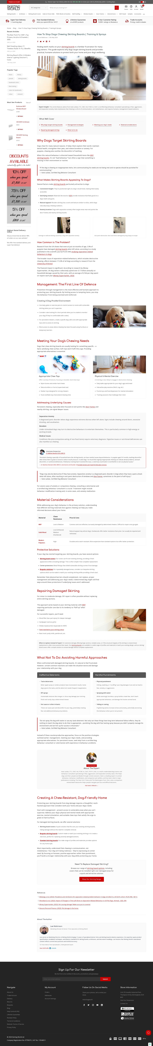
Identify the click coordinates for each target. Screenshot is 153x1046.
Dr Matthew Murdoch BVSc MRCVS (55, 453)
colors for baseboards (15, 90)
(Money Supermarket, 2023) (63, 276)
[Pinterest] (49, 41)
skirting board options (95, 868)
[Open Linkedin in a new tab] (101, 1005)
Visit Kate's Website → (91, 785)
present (11, 78)
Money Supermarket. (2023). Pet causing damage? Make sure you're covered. (64, 904)
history (19, 74)
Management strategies (76, 125)
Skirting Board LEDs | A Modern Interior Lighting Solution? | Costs (19, 57)
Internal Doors (111, 14)
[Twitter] (43, 41)
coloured (19, 94)
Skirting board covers (47, 559)
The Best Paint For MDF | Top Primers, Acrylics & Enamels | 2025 (18, 37)
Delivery (9, 999)
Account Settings (50, 999)
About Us (10, 992)
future (10, 74)
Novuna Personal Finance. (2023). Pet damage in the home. (58, 908)
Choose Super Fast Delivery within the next (81, 2)
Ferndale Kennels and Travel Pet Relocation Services (92, 465)
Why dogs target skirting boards (52, 125)
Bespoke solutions (46, 569)
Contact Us (124, 1003)
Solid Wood (42, 532)
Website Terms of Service (15, 1024)
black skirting (12, 86)
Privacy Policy (11, 1027)
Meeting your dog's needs (103, 125)
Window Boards (88, 14)
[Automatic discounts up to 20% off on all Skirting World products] (19, 188)
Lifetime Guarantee (13, 1015)
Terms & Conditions (13, 1021)
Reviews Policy (11, 1018)
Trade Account (14, 2)
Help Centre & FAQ (13, 1011)
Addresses (48, 995)
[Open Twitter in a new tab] (88, 1005)
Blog (8, 1008)
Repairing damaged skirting (50, 130)
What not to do (73, 130)
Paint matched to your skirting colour (51, 630)
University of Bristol (45, 264)
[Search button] (117, 8)
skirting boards (22, 78)
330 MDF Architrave (22, 122)
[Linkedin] (46, 41)
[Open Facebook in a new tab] (84, 1005)
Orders (47, 992)
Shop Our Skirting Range (91, 879)
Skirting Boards (11, 14)
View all (28, 102)
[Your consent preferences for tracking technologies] (150, 1044)
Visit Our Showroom (127, 1000)
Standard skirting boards (49, 840)
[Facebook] (37, 41)
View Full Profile (44, 948)
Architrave (22, 14)
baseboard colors (14, 82)
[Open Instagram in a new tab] (93, 1005)
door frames (90, 407)
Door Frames (100, 14)
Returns (9, 1002)
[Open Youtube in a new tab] (97, 1005)
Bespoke (10, 1005)
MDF (70, 196)
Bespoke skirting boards (48, 834)
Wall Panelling (76, 14)
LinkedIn (53, 948)
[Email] (40, 41)
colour (10, 94)
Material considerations (129, 125)
